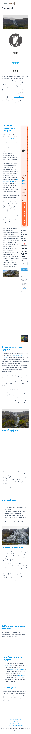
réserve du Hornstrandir (17, 669)
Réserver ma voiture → (24, 214)
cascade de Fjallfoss (9, 139)
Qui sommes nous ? (15, 723)
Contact (15, 721)
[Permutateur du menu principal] (27, 3)
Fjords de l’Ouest (18, 97)
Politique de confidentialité (15, 725)
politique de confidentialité (24, 290)
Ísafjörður (8, 665)
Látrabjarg (21, 675)
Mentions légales (15, 719)
